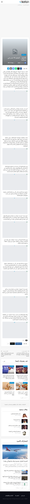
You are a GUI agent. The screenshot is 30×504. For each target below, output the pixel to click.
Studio (10, 499)
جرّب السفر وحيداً (17, 419)
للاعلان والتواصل (9, 495)
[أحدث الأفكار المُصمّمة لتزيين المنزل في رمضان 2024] (8, 386)
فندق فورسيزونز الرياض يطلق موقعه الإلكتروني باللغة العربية (7, 354)
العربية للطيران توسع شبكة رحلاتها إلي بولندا (15, 461)
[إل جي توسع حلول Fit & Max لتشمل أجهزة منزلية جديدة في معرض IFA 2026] (25, 478)
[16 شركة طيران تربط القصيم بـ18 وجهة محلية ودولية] (25, 472)
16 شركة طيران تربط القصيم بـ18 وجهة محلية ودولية (12, 471)
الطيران (26, 445)
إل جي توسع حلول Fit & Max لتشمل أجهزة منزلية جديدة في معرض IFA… (11, 477)
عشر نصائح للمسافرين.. (15, 414)
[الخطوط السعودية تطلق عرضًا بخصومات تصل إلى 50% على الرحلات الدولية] (25, 484)
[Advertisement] (15, 21)
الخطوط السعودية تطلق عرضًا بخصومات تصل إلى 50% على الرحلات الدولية (12, 483)
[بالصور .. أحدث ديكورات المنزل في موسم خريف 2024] (22, 386)
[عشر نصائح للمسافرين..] (25, 415)
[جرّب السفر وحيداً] (25, 421)
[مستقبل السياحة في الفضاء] (25, 433)
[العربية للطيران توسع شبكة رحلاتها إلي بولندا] (15, 452)
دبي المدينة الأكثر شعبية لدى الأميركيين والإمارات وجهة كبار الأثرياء (22, 354)
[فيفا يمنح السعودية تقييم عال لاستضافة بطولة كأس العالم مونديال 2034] (8, 369)
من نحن (23, 495)
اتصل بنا (17, 495)
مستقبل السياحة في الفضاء (15, 431)
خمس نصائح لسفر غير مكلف (14, 425)
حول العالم (24, 54)
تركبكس (14, 404)
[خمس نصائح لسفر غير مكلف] (25, 427)
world (23, 340)
